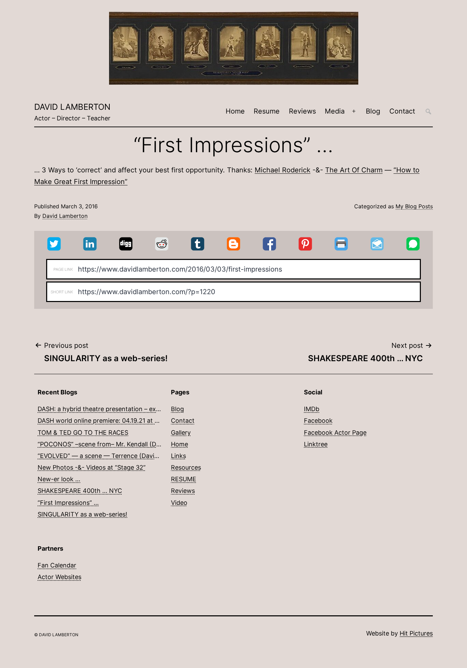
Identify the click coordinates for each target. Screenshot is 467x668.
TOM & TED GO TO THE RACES (83, 432)
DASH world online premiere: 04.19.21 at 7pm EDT (109, 420)
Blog (373, 111)
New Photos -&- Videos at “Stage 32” (92, 467)
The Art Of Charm (354, 170)
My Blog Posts (414, 206)
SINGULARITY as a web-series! (82, 514)
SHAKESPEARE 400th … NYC (80, 490)
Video (179, 502)
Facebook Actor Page (335, 432)
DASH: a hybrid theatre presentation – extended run (113, 408)
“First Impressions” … (68, 502)
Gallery (181, 432)
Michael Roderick (282, 170)
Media (335, 111)
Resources (186, 467)
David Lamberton (72, 107)
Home (235, 111)
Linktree (316, 444)
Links (178, 455)
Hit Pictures (416, 633)
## (428, 111)
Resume (267, 111)
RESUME (183, 479)
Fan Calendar (57, 565)
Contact (402, 111)
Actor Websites (59, 576)
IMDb (311, 408)
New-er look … (59, 479)
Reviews (302, 111)
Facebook (318, 420)
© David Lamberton (56, 634)
